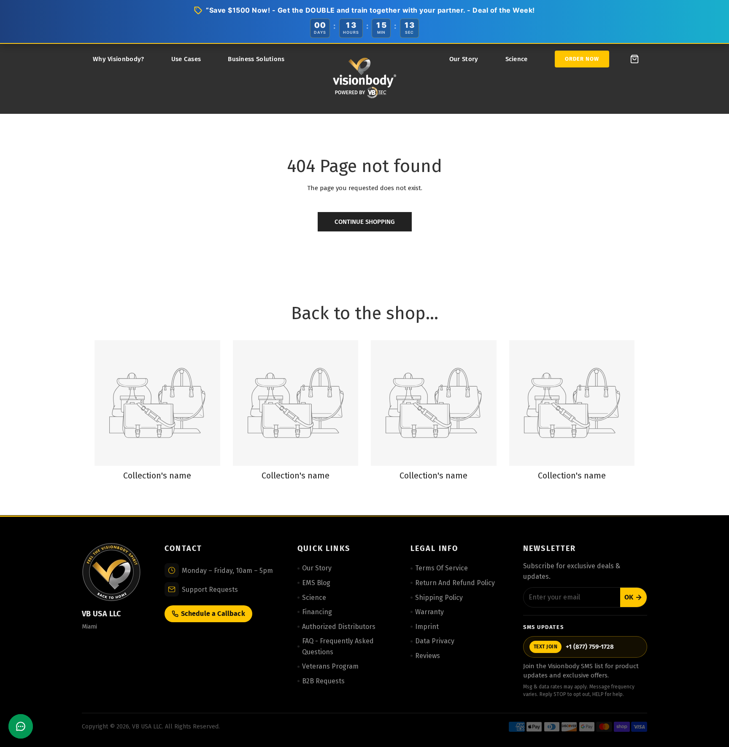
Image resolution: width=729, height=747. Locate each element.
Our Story (463, 59)
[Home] (364, 78)
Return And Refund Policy (455, 583)
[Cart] (634, 59)
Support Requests (210, 590)
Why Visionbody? (118, 59)
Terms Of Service (441, 568)
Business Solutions (256, 59)
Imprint (427, 627)
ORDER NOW (582, 59)
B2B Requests (323, 681)
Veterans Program (330, 666)
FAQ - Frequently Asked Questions (338, 646)
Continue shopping (365, 222)
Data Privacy (434, 641)
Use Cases (186, 59)
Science (516, 59)
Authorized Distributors (338, 627)
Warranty (429, 612)
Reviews (427, 656)
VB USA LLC (147, 726)
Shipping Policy (439, 598)
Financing (317, 612)
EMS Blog (316, 583)
